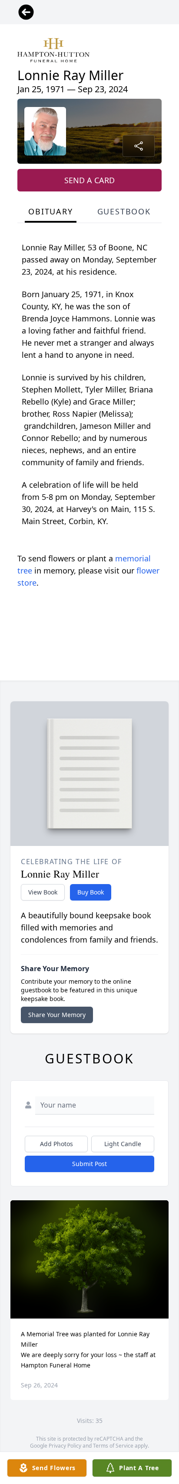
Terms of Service (113, 1445)
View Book (42, 892)
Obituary (50, 211)
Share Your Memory (57, 1015)
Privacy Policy (65, 1445)
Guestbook (124, 211)
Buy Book (90, 892)
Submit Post (89, 1164)
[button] (89, 1259)
